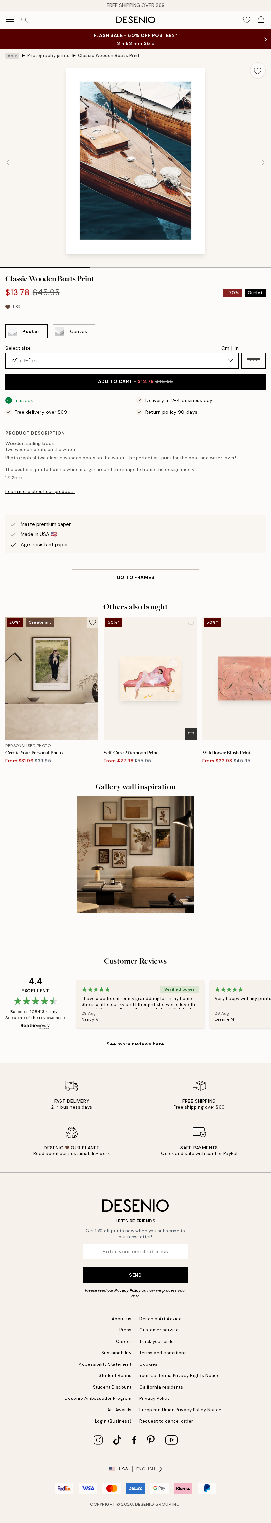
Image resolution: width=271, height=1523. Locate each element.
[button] (253, 361)
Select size (18, 348)
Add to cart (135, 381)
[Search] (24, 20)
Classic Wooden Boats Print (109, 55)
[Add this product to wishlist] (258, 70)
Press (125, 1330)
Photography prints (48, 55)
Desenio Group (153, 1504)
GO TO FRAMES (136, 577)
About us (122, 1319)
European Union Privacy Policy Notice (180, 1410)
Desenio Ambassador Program (98, 1398)
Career (124, 1341)
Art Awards (119, 1410)
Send (135, 1275)
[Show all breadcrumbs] (12, 56)
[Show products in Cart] (261, 20)
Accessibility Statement (105, 1364)
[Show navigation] (10, 20)
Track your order (157, 1341)
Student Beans (115, 1375)
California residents (161, 1387)
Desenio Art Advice (160, 1319)
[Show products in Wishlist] (246, 20)
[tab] (45, 265)
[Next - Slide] (263, 162)
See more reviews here (135, 1044)
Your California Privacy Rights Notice (179, 1375)
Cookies (148, 1364)
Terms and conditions (163, 1353)
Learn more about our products (40, 491)
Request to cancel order (166, 1421)
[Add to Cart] (191, 734)
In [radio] (236, 348)
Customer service (159, 1330)
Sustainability (116, 1353)
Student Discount (112, 1387)
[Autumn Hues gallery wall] (135, 854)
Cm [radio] (225, 348)
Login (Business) (113, 1421)
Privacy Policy (127, 1290)
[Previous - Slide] (8, 162)
